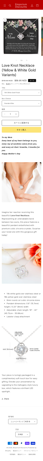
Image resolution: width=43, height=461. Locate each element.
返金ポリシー (17, 451)
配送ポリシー (22, 454)
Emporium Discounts (20, 448)
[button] (4, 5)
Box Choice (6, 99)
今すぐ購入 (21, 130)
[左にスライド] (16, 60)
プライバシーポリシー (31, 451)
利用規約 (12, 454)
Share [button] (6, 399)
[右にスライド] (26, 60)
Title (3, 88)
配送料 (8, 83)
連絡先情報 (32, 454)
